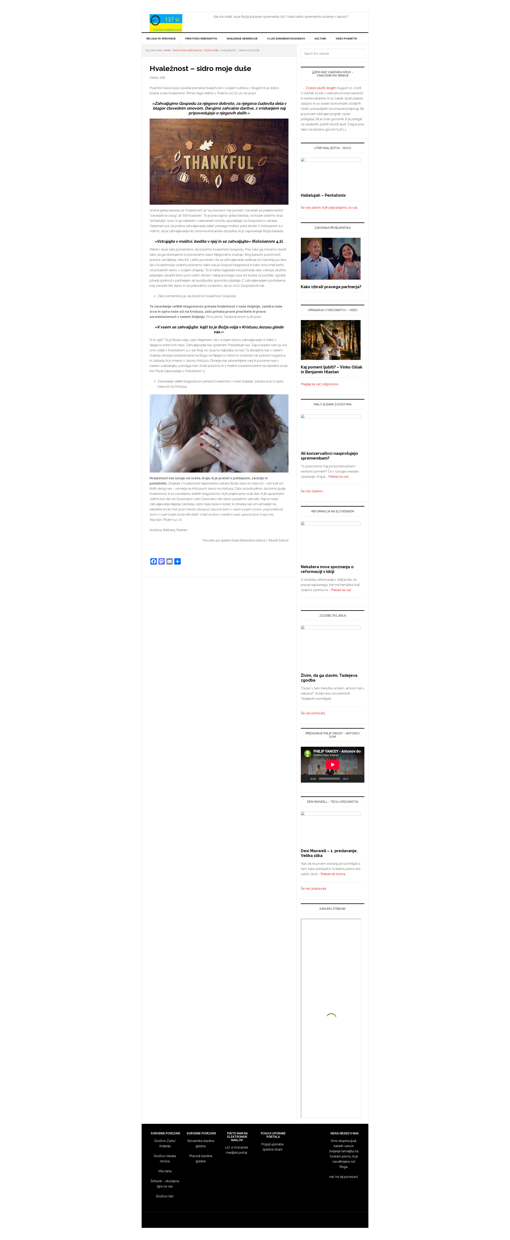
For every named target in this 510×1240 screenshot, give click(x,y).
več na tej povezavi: (343, 1177)
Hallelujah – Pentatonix (323, 195)
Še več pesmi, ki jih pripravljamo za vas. (329, 207)
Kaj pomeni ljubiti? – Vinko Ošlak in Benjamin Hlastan (331, 369)
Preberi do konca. (333, 874)
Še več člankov (312, 491)
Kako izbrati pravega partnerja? (331, 286)
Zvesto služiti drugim (321, 88)
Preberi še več (338, 477)
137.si (175, 23)
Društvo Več (165, 1196)
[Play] (306, 779)
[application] (332, 764)
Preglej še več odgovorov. (320, 384)
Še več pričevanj (313, 713)
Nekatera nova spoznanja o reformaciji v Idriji (327, 569)
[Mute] (353, 779)
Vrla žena (165, 1171)
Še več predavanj (313, 888)
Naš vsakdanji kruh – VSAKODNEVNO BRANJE (335, 74)
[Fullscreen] (359, 779)
